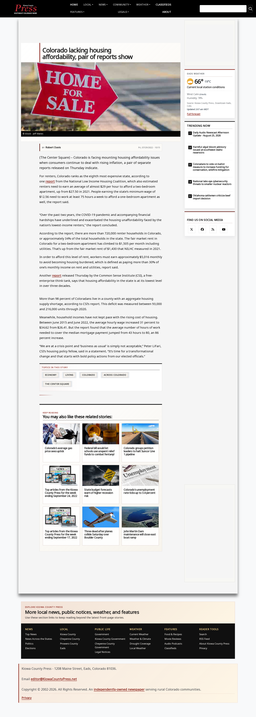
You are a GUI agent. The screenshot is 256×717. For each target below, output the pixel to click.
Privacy (203, 648)
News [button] (102, 4)
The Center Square (57, 383)
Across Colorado (115, 374)
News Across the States (38, 639)
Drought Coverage (140, 643)
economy (50, 374)
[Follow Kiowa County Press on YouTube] (223, 229)
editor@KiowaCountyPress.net (54, 679)
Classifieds (163, 4)
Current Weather (139, 634)
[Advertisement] (209, 360)
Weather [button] (142, 4)
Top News (31, 634)
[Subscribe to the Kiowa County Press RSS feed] (213, 229)
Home (74, 4)
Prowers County (69, 643)
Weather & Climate (140, 639)
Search (203, 634)
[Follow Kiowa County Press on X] (191, 229)
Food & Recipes (173, 634)
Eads (62, 648)
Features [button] (76, 12)
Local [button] (87, 4)
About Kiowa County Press (214, 643)
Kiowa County (68, 634)
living (69, 374)
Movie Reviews (172, 639)
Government (102, 634)
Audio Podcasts (173, 643)
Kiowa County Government (110, 639)
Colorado (88, 374)
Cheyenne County (70, 639)
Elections (30, 648)
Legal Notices (102, 652)
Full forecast (193, 114)
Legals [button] (122, 12)
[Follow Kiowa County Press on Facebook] (202, 229)
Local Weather (138, 648)
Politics (29, 643)
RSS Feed (204, 639)
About (166, 12)
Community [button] (121, 4)
